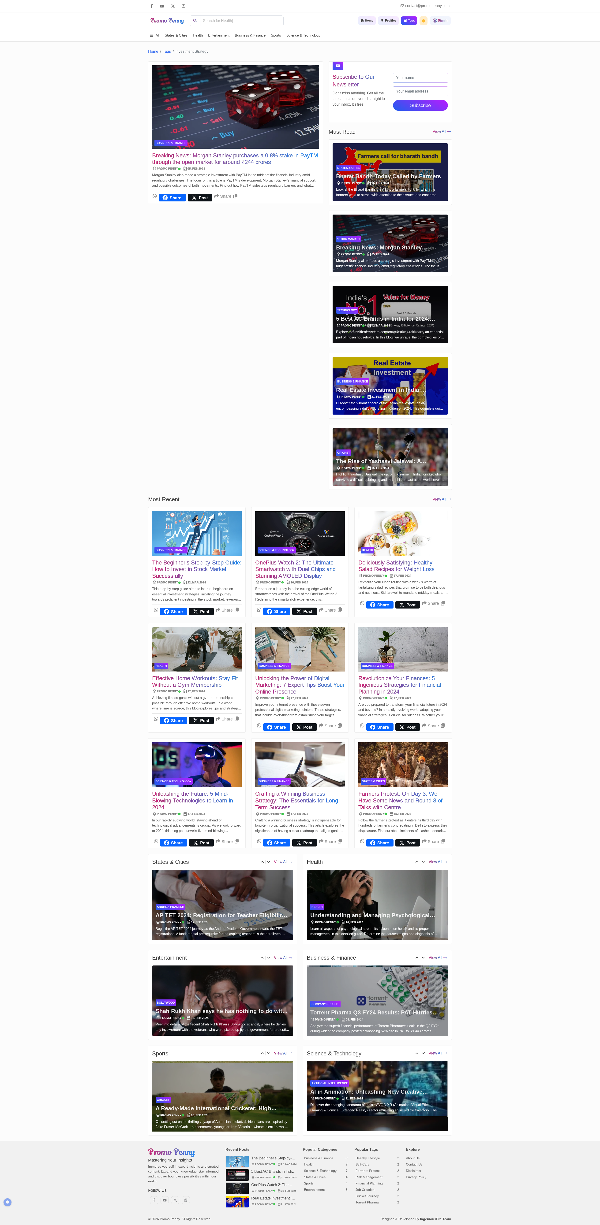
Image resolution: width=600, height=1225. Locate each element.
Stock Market (348, 239)
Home (153, 51)
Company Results (325, 974)
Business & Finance (171, 143)
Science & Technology (277, 550)
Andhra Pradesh (170, 921)
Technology (347, 310)
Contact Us (414, 1164)
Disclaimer (413, 1171)
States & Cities (348, 168)
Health (367, 550)
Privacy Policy (416, 1177)
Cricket (343, 452)
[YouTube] (162, 6)
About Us (413, 1158)
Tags (167, 51)
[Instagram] (184, 6)
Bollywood (166, 1024)
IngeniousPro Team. (436, 1219)
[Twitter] (173, 6)
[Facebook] (151, 6)
